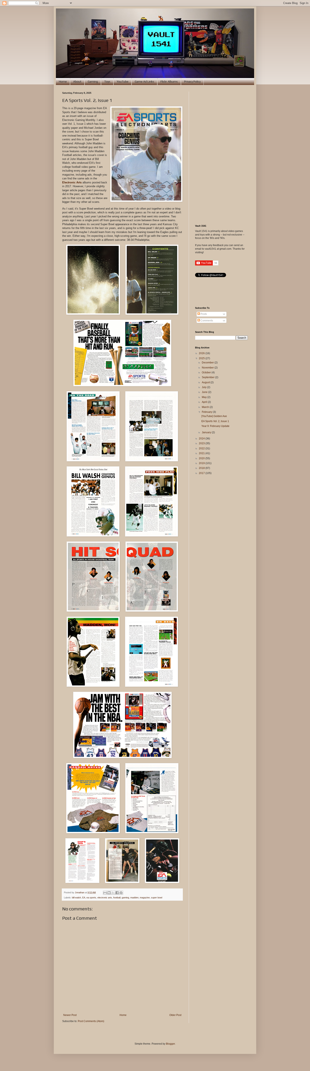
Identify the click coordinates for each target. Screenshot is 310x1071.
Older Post (175, 1015)
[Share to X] (113, 893)
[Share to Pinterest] (121, 893)
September (208, 377)
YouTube (122, 81)
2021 (202, 453)
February (207, 411)
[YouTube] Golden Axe (214, 416)
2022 (202, 448)
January (207, 432)
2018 (202, 468)
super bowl (156, 897)
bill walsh (76, 897)
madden (134, 897)
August (206, 382)
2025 (202, 358)
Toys (107, 81)
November (208, 367)
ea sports (91, 897)
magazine (145, 897)
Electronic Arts (72, 182)
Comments (206, 320)
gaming (125, 897)
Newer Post (70, 1015)
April (205, 402)
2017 (202, 473)
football (116, 897)
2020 (202, 458)
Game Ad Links (144, 81)
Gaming (93, 81)
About (77, 81)
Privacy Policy (192, 81)
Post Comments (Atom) (91, 1021)
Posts (203, 314)
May (204, 397)
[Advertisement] (221, 155)
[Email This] (105, 893)
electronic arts (104, 897)
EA (83, 897)
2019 (202, 463)
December (208, 362)
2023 (202, 443)
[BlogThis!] (109, 893)
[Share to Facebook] (117, 893)
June (205, 392)
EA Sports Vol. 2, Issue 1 (215, 421)
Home (63, 81)
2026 (202, 353)
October (207, 372)
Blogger (170, 1043)
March (206, 407)
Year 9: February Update (215, 426)
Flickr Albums (169, 81)
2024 (202, 438)
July (204, 387)
